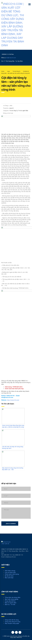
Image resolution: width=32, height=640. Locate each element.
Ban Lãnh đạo (9, 577)
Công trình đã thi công (12, 620)
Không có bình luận (8, 113)
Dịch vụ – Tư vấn (10, 604)
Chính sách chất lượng (12, 574)
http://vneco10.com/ (13, 400)
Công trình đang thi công (12, 621)
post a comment (11, 523)
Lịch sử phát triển (10, 572)
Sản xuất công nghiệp (11, 599)
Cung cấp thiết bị (10, 601)
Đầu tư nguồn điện (10, 603)
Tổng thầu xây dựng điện (12, 597)
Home (2, 71)
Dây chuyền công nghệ (12, 623)
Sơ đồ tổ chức (9, 576)
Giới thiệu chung (10, 570)
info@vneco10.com (11, 57)
